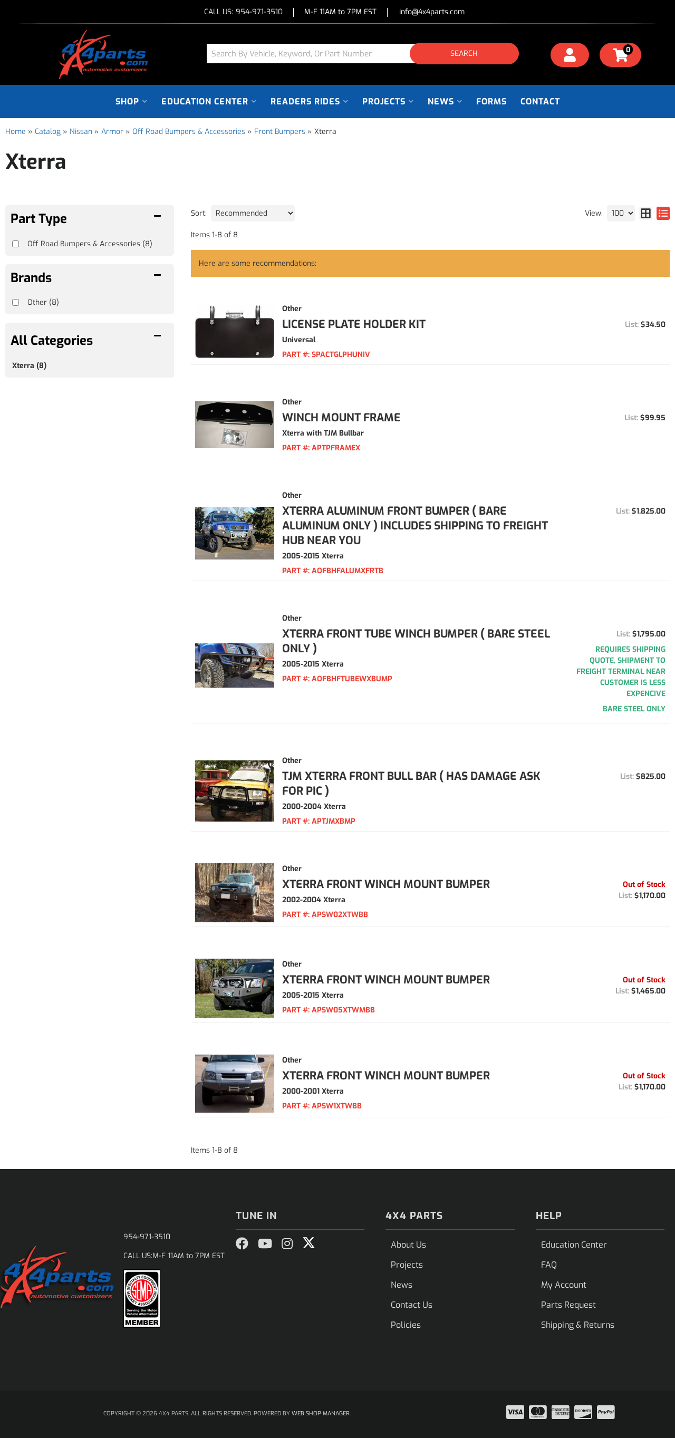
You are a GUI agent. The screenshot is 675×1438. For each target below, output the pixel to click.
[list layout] (663, 213)
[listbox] (253, 213)
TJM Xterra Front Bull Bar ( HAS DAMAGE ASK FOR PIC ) (411, 783)
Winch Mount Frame (341, 417)
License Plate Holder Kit (354, 324)
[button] (366, 53)
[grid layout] (645, 213)
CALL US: (243, 12)
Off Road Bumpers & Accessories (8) (89, 244)
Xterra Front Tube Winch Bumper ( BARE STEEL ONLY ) (416, 641)
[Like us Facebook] (242, 1244)
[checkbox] (15, 302)
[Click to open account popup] (570, 56)
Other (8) (43, 302)
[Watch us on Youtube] (265, 1244)
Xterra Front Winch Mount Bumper (386, 884)
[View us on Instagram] (287, 1244)
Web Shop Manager (321, 1413)
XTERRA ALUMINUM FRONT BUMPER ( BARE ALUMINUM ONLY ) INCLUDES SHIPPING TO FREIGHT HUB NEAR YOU (415, 526)
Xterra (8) (29, 366)
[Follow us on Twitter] (308, 1243)
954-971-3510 (146, 1237)
